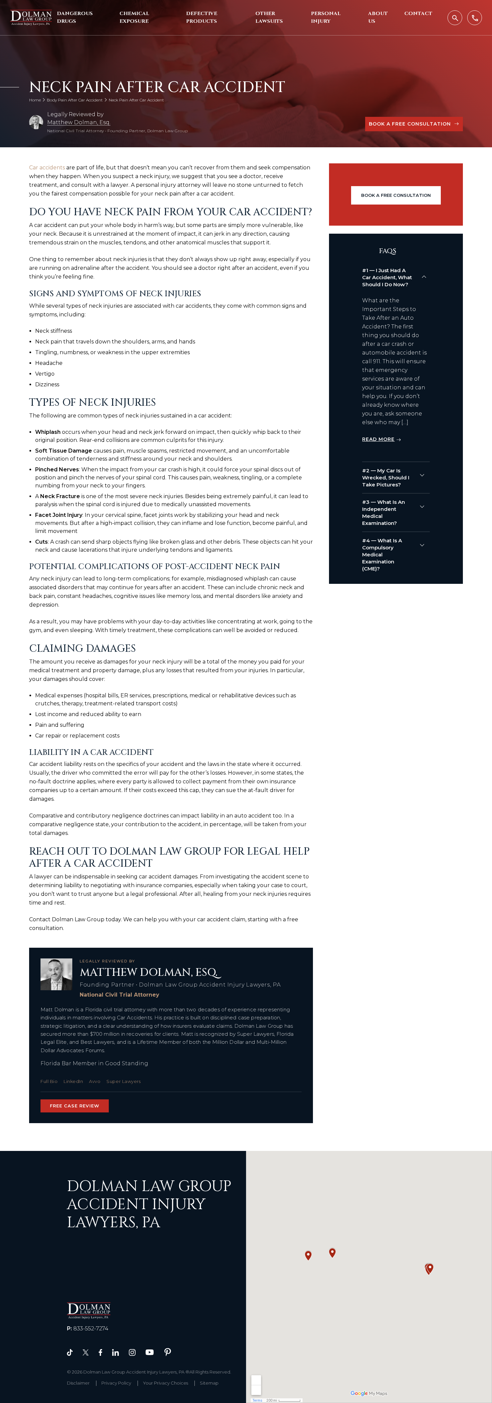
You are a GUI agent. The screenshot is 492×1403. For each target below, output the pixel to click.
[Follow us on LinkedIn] (115, 1352)
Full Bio (49, 1081)
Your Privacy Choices (165, 1383)
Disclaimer (78, 1383)
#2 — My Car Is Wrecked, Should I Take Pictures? (385, 477)
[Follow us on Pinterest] (168, 1352)
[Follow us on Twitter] (86, 1352)
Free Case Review (74, 1105)
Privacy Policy (116, 1383)
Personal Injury (326, 17)
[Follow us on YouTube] (150, 1352)
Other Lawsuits (269, 17)
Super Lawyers (123, 1081)
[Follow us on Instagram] (132, 1352)
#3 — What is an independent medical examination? (383, 512)
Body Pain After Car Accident (75, 99)
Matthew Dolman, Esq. (78, 122)
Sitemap (209, 1383)
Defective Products (201, 17)
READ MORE (378, 439)
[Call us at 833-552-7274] (474, 17)
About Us (378, 17)
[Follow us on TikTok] (70, 1352)
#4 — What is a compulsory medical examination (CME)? (382, 554)
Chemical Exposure (134, 17)
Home (35, 99)
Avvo (94, 1081)
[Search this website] (454, 17)
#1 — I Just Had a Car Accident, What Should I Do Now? (387, 277)
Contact (418, 13)
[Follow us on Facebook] (100, 1352)
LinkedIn (73, 1081)
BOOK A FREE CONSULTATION (410, 124)
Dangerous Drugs (75, 17)
